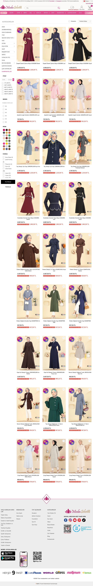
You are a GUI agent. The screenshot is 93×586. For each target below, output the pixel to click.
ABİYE (25, 12)
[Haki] (9, 146)
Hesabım (34, 513)
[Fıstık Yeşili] (7, 141)
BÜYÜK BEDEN (46, 13)
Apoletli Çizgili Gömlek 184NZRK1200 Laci (28, 115)
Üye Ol (34, 521)
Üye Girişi (34, 524)
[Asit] (7, 133)
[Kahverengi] (9, 149)
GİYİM (18, 12)
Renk (4, 126)
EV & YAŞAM (81, 13)
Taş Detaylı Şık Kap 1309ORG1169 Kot (54, 166)
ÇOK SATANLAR (6, 68)
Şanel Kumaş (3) (7, 161)
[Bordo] (7, 138)
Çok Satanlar (50, 533)
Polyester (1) (8, 164)
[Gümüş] (7, 146)
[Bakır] (9, 133)
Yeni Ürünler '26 (51, 513)
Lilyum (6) (7, 173)
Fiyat (4, 76)
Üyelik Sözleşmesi (6, 533)
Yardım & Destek (5, 545)
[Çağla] (9, 138)
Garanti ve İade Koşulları (7, 520)
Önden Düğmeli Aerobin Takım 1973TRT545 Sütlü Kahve (28, 270)
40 (6, 112)
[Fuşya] (4, 143)
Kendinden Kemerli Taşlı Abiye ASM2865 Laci (54, 218)
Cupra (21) (8, 175)
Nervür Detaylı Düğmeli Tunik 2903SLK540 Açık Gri (80, 373)
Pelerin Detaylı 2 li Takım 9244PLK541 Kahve (80, 270)
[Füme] (9, 141)
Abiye (48, 521)
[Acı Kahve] (7, 130)
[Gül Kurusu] (4, 146)
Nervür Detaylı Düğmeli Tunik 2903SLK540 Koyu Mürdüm (28, 424)
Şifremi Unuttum (36, 516)
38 (6, 109)
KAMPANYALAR (7, 71)
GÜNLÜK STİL (38, 13)
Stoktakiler (73, 21)
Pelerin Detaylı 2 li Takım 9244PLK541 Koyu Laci (54, 270)
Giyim (48, 516)
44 (6, 119)
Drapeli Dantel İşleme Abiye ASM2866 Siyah (80, 63)
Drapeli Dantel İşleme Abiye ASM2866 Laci (54, 63)
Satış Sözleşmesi (5, 536)
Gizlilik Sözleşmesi (6, 542)
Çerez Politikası (5, 539)
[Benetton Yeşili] (9, 135)
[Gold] (7, 143)
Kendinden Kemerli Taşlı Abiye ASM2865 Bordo (28, 218)
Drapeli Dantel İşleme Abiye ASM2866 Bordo (28, 63)
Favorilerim (35, 519)
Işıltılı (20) (8, 177)
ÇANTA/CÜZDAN (72, 12)
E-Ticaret (41, 583)
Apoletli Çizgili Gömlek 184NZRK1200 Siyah (80, 115)
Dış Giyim (50, 519)
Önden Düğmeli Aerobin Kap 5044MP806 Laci (80, 321)
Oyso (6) (7, 166)
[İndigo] (7, 149)
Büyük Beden (50, 524)
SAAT (52, 12)
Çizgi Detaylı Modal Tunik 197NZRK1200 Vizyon (80, 476)
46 (6, 122)
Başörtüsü (50, 527)
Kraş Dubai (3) (9, 157)
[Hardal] (4, 149)
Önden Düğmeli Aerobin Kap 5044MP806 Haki (54, 321)
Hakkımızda (19, 516)
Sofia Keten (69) (7, 170)
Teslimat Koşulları (5, 528)
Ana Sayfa (19, 513)
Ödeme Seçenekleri (6, 518)
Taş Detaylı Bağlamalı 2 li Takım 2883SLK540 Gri (80, 424)
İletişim (18, 519)
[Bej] (7, 135)
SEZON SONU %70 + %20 (11, 13)
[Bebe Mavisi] (4, 135)
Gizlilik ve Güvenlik (6, 531)
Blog (48, 536)
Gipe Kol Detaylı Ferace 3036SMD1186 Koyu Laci (54, 373)
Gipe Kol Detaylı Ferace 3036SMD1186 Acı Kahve (28, 373)
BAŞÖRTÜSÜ (60, 12)
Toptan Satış (4, 515)
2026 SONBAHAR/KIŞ (6, 28)
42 (6, 115)
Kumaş (5, 154)
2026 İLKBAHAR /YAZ (6, 34)
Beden (5, 99)
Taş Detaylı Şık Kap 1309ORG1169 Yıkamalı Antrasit (80, 167)
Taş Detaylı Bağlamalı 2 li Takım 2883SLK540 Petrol (54, 424)
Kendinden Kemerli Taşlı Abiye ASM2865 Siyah (80, 218)
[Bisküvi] (4, 138)
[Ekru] (4, 141)
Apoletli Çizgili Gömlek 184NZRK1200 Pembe (54, 115)
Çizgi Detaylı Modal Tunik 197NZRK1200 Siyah (54, 476)
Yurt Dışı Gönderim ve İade (7, 524)
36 (6, 106)
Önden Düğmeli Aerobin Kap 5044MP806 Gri (28, 321)
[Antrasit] (4, 133)
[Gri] (9, 143)
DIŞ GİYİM (31, 13)
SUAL (3, 60)
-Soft (37, 583)
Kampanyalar (50, 539)
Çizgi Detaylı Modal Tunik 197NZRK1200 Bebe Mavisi (28, 476)
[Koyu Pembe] (4, 130)
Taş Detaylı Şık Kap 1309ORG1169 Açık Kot (28, 166)
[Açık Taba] (9, 130)
